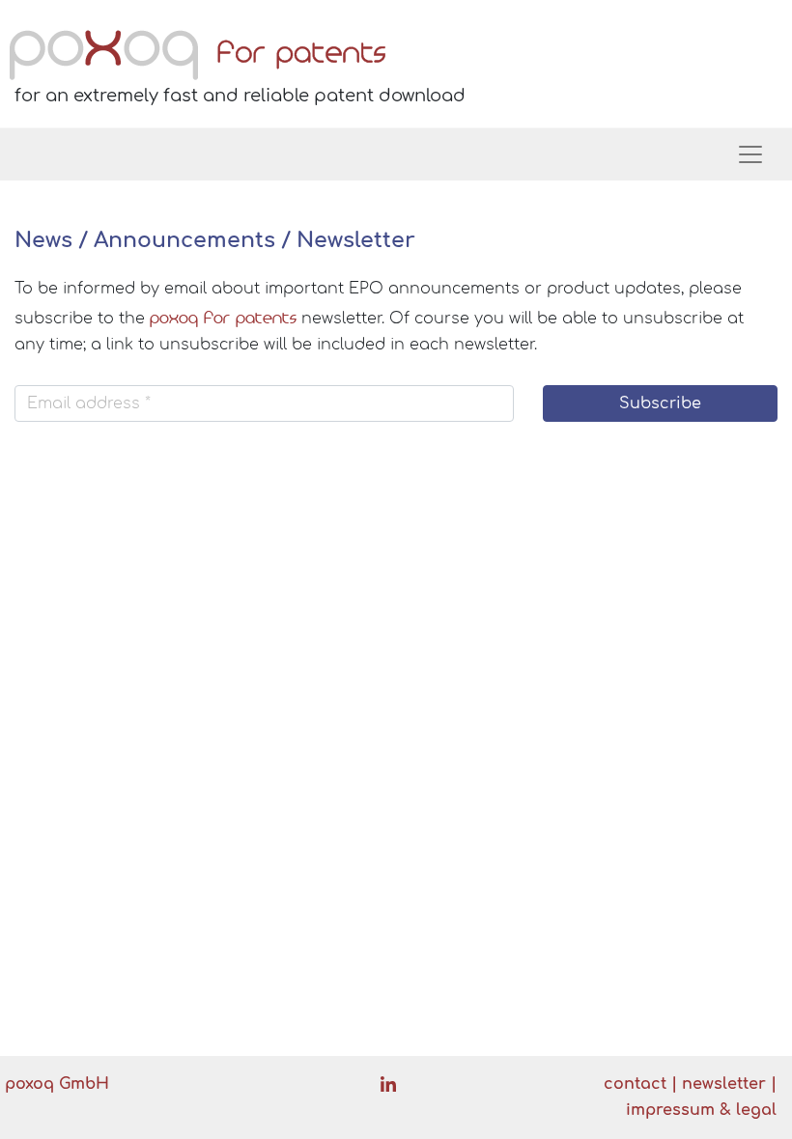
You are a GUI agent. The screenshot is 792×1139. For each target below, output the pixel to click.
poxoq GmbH (57, 1084)
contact (635, 1084)
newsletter (724, 1084)
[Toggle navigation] (750, 154)
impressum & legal (701, 1110)
